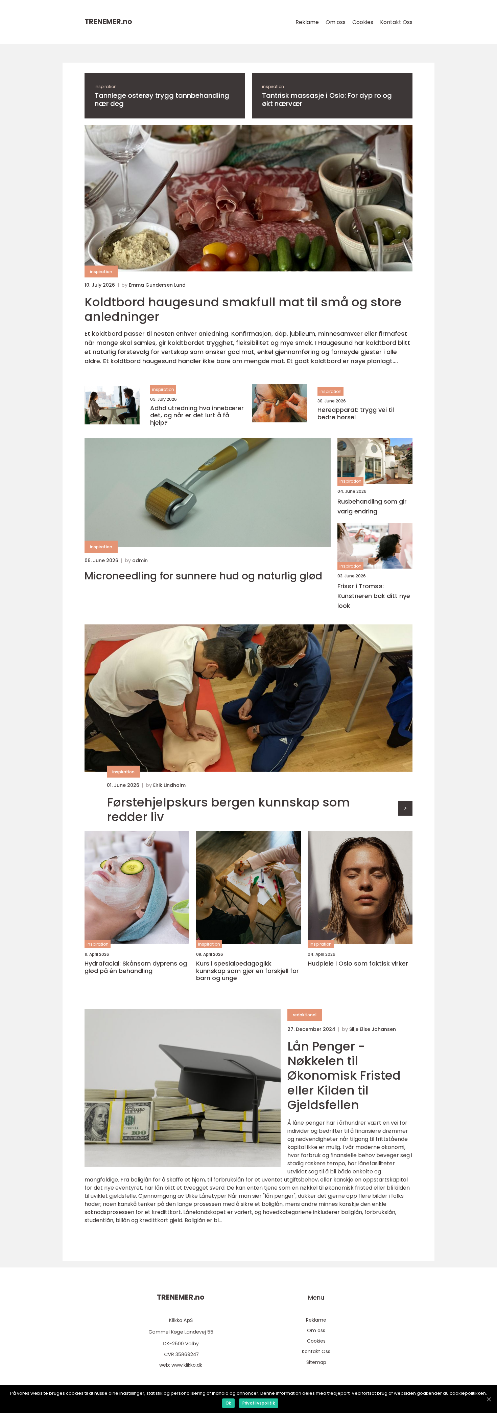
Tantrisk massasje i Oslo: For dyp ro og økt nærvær (327, 99)
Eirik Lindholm (169, 785)
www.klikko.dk (186, 1365)
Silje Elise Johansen (372, 1029)
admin (140, 560)
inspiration (106, 86)
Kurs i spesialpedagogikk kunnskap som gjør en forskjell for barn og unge (247, 971)
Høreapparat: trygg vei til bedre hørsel (355, 413)
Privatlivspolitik (258, 1403)
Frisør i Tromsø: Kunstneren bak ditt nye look (373, 596)
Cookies (362, 22)
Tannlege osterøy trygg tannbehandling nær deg (162, 99)
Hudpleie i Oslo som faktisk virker (358, 963)
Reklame (307, 22)
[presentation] (405, 808)
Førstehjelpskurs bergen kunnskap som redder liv (228, 809)
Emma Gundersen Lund (157, 285)
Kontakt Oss (396, 22)
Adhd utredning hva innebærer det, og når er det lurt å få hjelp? (197, 415)
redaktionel (304, 1015)
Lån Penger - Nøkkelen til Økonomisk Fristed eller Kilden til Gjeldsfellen (344, 1075)
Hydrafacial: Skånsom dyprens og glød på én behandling (136, 967)
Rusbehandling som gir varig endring (372, 506)
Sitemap (316, 1362)
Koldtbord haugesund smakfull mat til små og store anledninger (243, 309)
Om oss (336, 22)
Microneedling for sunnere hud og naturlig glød (203, 576)
